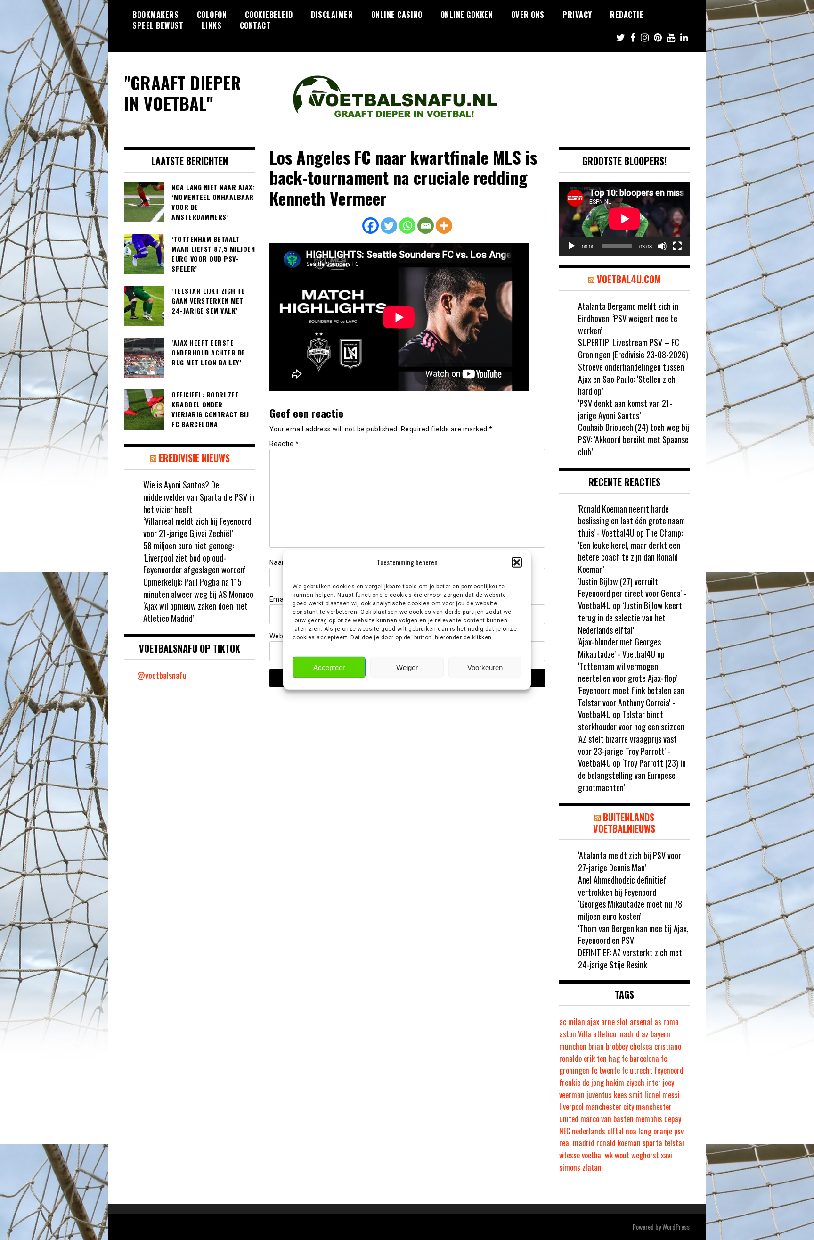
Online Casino (397, 14)
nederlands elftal (598, 1131)
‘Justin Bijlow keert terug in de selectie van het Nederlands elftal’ (630, 617)
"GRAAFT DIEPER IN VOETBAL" (182, 92)
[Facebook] (370, 225)
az (645, 1034)
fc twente (605, 1070)
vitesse (569, 1155)
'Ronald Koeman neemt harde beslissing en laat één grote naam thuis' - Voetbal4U (631, 521)
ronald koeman (618, 1143)
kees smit (628, 1094)
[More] (444, 225)
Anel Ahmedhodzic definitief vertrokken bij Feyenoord (622, 886)
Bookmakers (155, 14)
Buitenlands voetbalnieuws (624, 822)
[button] (516, 562)
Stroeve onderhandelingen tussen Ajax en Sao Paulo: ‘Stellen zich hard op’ (631, 379)
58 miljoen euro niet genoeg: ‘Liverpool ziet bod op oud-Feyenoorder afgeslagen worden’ (194, 557)
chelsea (641, 1046)
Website (282, 636)
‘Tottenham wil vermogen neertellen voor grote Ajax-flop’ (627, 672)
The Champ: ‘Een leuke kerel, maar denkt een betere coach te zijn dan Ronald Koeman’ (630, 551)
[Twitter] (389, 225)
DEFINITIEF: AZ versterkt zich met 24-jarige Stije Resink (630, 958)
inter (653, 1082)
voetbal (592, 1155)
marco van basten (607, 1118)
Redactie (626, 14)
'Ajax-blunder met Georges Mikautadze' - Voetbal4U (619, 648)
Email (281, 599)
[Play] (571, 246)
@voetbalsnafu (162, 675)
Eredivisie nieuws (194, 458)
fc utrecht (637, 1070)
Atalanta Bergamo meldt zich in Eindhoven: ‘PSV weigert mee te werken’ (628, 318)
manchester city (610, 1106)
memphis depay (658, 1118)
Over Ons (528, 14)
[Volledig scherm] (677, 246)
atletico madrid (616, 1034)
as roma (666, 1021)
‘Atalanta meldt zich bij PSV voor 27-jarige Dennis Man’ (629, 861)
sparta (652, 1143)
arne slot (614, 1021)
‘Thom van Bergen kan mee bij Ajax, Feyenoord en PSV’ (633, 934)
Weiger (407, 667)
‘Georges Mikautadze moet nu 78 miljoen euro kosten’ (630, 910)
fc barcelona (640, 1058)
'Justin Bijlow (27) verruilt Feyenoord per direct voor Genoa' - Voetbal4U (632, 593)
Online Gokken (466, 14)
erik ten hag (602, 1058)
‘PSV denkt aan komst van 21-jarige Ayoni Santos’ (625, 409)
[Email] (425, 225)
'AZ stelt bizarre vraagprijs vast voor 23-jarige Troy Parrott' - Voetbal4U (627, 751)
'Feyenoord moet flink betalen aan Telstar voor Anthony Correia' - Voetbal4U (631, 702)
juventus (599, 1094)
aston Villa (575, 1034)
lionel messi (662, 1094)
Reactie (284, 443)
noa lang (638, 1131)
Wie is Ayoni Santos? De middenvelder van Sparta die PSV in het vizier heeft (199, 497)
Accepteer (329, 667)
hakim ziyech (625, 1082)
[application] (624, 219)
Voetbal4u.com (629, 279)
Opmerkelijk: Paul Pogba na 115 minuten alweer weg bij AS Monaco (198, 588)
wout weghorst (637, 1155)
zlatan (592, 1167)
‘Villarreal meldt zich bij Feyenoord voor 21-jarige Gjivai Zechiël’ (197, 527)
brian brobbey (608, 1046)
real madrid (576, 1143)
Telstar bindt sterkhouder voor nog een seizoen (631, 720)
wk (609, 1155)
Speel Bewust (157, 25)
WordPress (676, 1227)
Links (212, 25)
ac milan (572, 1021)
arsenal (641, 1021)
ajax (593, 1021)
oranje (662, 1131)
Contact (255, 25)
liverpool (571, 1106)
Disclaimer (332, 14)
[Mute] (662, 246)
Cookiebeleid (269, 14)
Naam (281, 562)
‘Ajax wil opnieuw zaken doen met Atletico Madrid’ (195, 612)
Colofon (212, 14)
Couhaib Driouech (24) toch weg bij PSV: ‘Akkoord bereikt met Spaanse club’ (633, 439)
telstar (674, 1143)
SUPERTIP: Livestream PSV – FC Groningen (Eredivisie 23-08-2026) (633, 348)
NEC (564, 1131)
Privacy (577, 14)
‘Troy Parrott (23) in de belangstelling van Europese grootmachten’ (632, 775)
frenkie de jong (581, 1082)
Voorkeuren (485, 667)
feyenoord (669, 1070)
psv (679, 1131)
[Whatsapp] (407, 225)
